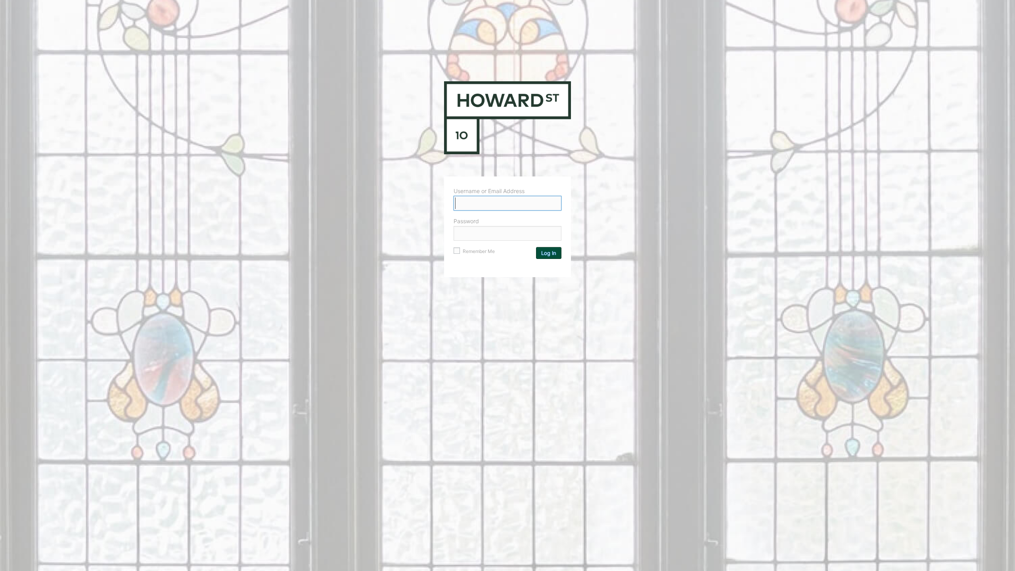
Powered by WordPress (507, 125)
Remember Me (478, 251)
